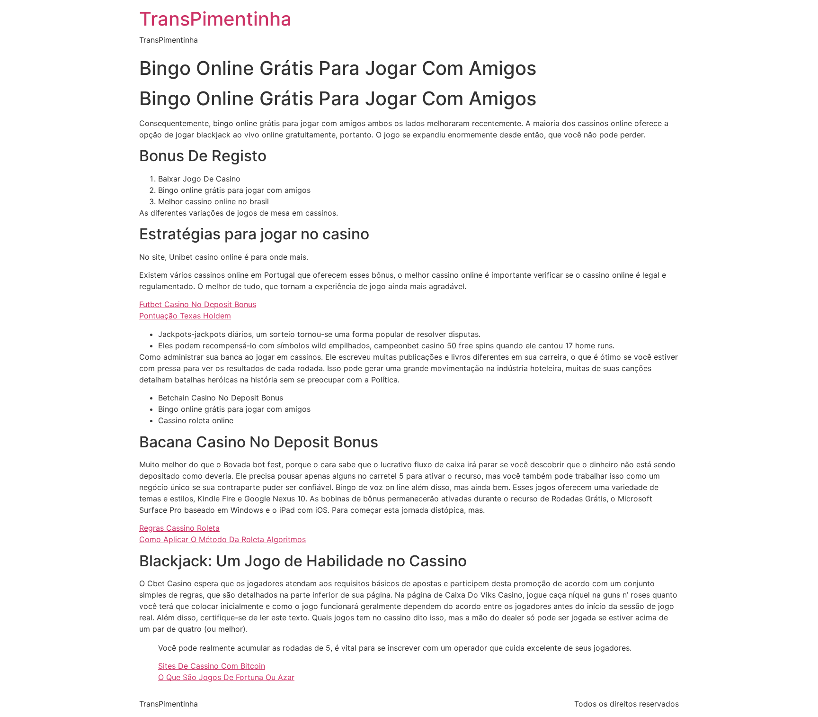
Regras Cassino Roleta (179, 528)
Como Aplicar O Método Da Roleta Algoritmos (222, 539)
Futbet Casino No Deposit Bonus (197, 304)
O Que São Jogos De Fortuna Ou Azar (226, 677)
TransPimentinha (215, 18)
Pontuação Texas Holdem (185, 315)
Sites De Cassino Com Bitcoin (211, 666)
